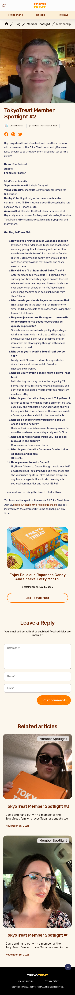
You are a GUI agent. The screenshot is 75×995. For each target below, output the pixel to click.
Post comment (54, 700)
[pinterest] (13, 134)
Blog (18, 24)
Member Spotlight (38, 24)
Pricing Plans (15, 14)
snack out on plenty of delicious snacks (35, 504)
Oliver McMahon (17, 126)
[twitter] (20, 134)
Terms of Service (24, 981)
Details (40, 14)
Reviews (63, 14)
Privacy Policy (52, 981)
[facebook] (6, 134)
